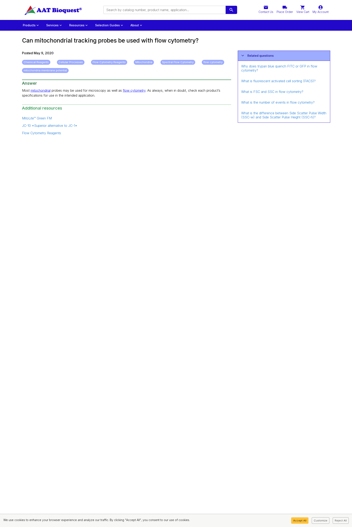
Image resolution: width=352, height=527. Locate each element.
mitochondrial (41, 90)
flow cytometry (134, 90)
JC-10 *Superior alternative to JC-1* (49, 126)
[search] (231, 10)
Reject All (341, 520)
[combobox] (164, 10)
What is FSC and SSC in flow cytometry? (272, 92)
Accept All (299, 520)
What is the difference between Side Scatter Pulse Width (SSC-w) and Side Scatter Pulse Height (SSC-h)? (283, 115)
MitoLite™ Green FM (37, 118)
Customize (320, 520)
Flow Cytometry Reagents (41, 133)
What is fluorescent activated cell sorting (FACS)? (278, 81)
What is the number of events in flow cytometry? (278, 102)
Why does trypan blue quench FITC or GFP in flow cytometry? (279, 68)
